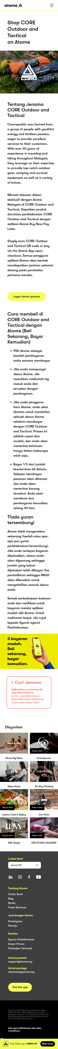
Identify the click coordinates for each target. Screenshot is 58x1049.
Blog (11, 898)
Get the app (20, 987)
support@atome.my (20, 961)
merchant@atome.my (21, 971)
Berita (11, 903)
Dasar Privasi (16, 943)
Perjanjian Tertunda (20, 948)
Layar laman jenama (26, 296)
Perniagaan (15, 921)
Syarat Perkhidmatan (21, 939)
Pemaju (12, 925)
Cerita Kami (15, 894)
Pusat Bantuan (17, 907)
